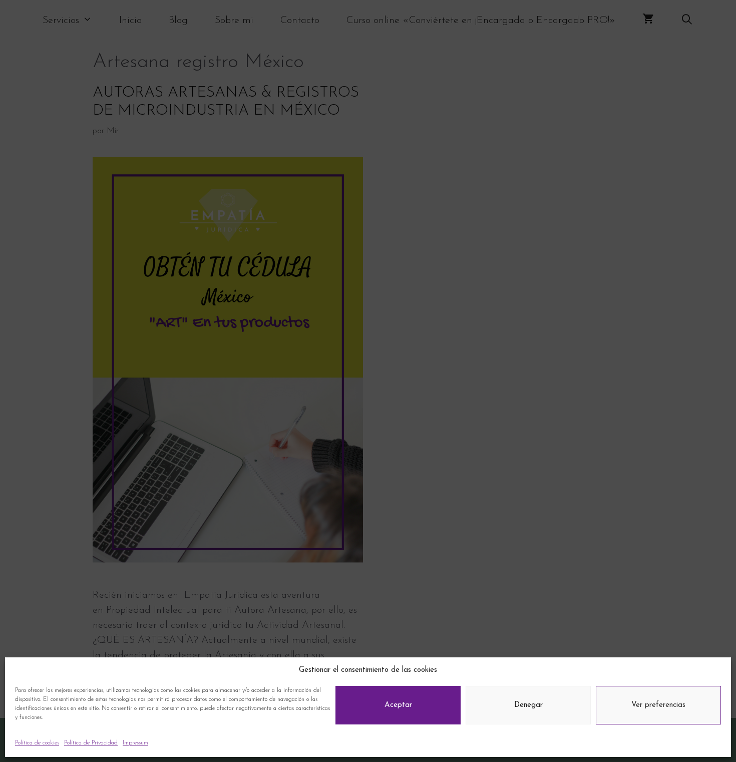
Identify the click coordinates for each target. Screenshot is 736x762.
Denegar (528, 705)
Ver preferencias (658, 705)
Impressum (135, 743)
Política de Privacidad (91, 743)
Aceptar (398, 705)
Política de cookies (37, 743)
